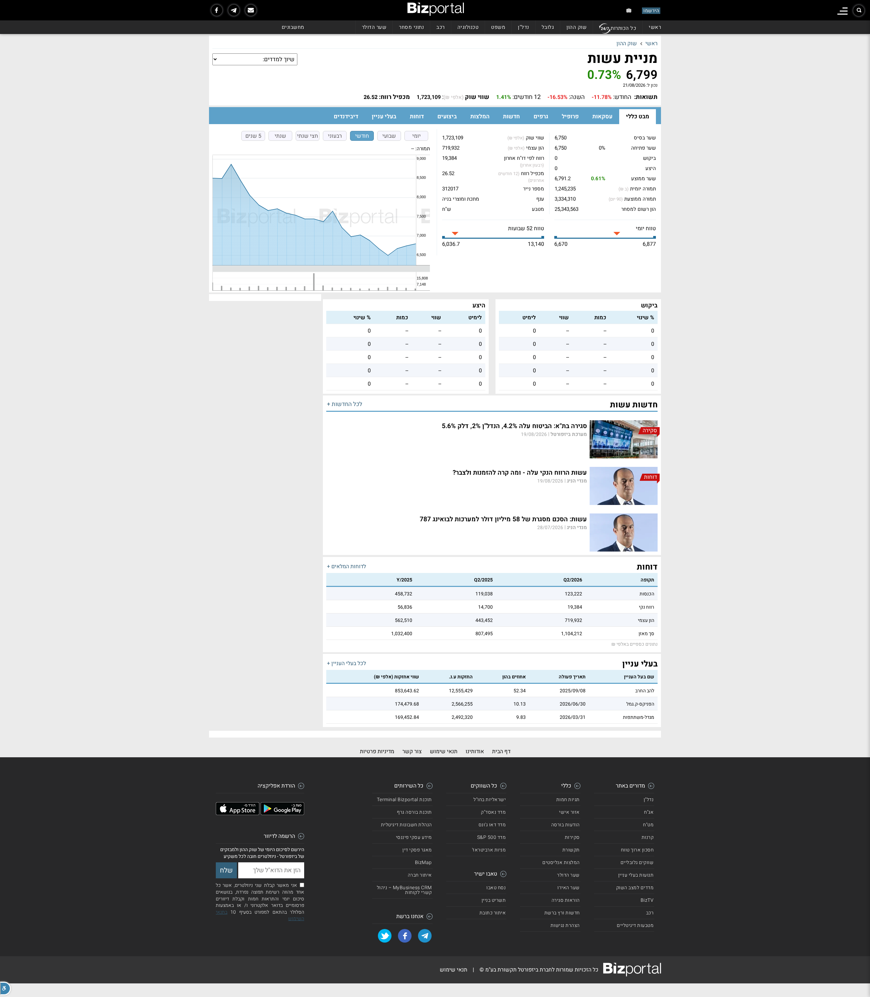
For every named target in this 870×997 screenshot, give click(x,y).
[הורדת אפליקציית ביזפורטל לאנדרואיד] (282, 813)
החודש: (622, 97)
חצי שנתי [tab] (307, 136)
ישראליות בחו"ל (489, 799)
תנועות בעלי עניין (636, 875)
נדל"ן (523, 27)
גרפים (541, 116)
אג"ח (649, 812)
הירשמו (651, 10)
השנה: (577, 97)
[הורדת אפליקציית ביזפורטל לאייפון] (237, 813)
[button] (5, 988)
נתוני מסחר (411, 27)
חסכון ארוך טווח (637, 850)
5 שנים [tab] (253, 136)
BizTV (647, 900)
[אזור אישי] (629, 10)
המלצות (479, 116)
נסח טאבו (496, 887)
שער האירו (568, 887)
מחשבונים (293, 27)
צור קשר (412, 751)
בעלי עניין (384, 116)
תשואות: (646, 97)
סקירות (572, 837)
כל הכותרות (623, 28)
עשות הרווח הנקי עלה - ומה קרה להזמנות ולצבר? (520, 473)
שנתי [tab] (280, 136)
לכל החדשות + (344, 404)
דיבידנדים (346, 116)
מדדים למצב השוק (635, 887)
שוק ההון (577, 27)
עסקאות (602, 116)
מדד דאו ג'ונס (492, 824)
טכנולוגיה (468, 27)
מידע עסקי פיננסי (414, 837)
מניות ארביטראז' (489, 850)
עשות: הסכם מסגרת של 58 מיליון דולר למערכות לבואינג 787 (503, 519)
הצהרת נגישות (565, 925)
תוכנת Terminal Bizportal (404, 799)
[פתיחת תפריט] (842, 11)
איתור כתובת (493, 912)
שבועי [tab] (389, 136)
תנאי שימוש (443, 751)
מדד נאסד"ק (493, 812)
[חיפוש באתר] (859, 10)
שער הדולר (374, 27)
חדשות (511, 116)
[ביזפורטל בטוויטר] (385, 936)
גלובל (548, 27)
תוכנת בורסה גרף (414, 812)
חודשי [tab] (362, 136)
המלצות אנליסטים (561, 862)
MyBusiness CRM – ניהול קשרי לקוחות (404, 890)
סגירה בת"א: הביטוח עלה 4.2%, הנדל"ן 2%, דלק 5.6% (514, 426)
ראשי (655, 27)
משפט (498, 27)
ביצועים (447, 116)
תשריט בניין (494, 900)
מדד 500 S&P (491, 837)
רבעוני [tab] (335, 136)
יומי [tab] (416, 136)
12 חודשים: (526, 97)
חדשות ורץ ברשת (562, 912)
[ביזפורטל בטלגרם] (234, 10)
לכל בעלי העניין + (346, 663)
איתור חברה (420, 875)
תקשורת (571, 850)
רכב (440, 27)
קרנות (648, 837)
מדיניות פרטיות (377, 751)
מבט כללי (637, 116)
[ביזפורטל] (436, 9)
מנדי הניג (577, 481)
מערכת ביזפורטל (569, 434)
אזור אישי (569, 812)
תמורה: (422, 148)
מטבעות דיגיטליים (635, 925)
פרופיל (570, 116)
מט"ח (648, 824)
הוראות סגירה (566, 900)
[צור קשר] (251, 10)
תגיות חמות (568, 799)
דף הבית (501, 751)
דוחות (417, 116)
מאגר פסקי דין (417, 850)
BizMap (423, 862)
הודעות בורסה (565, 824)
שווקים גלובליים (637, 862)
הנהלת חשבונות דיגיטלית (406, 824)
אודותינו (475, 751)
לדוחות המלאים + (346, 566)
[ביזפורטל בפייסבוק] (217, 10)
